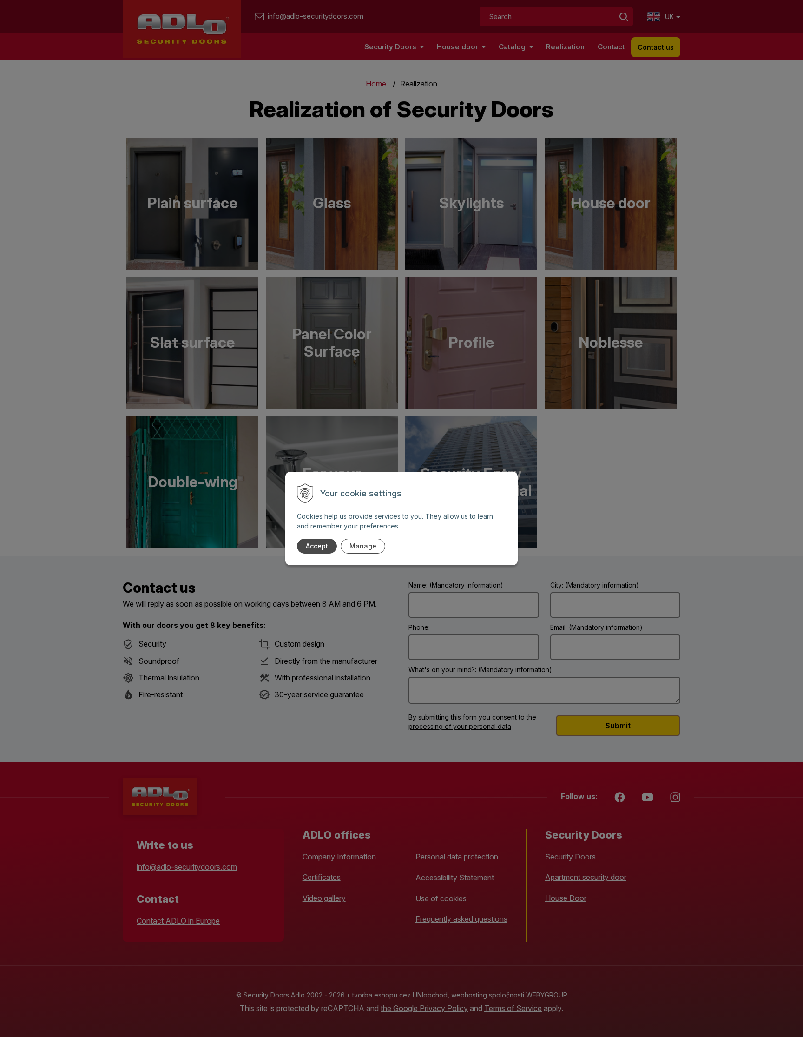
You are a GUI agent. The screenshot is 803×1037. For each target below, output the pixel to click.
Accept (317, 546)
